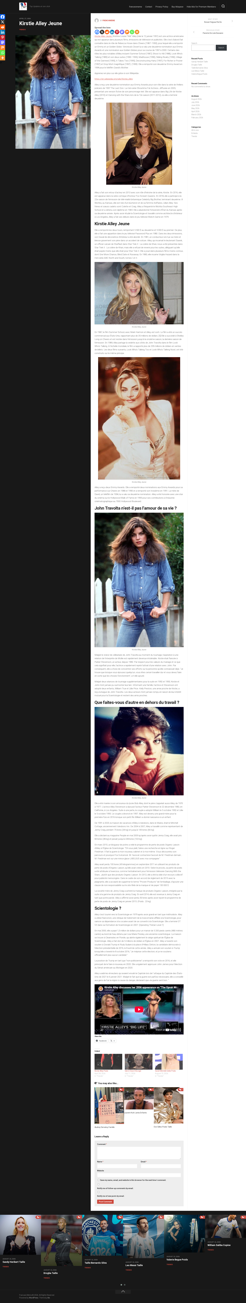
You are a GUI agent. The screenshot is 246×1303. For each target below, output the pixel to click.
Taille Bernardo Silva (199, 68)
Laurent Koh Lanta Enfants (135, 1113)
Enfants (194, 133)
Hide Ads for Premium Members (201, 7)
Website (100, 1171)
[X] (102, 32)
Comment (102, 1144)
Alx (48, 1298)
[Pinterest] (117, 32)
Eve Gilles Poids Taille (163, 1127)
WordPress (33, 1298)
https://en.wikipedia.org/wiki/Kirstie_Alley (114, 79)
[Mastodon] (122, 32)
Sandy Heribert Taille (199, 62)
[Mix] (127, 32)
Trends (22, 30)
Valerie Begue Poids (199, 74)
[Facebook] (97, 32)
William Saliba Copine (219, 1245)
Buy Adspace (177, 7)
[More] (137, 32)
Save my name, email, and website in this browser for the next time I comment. (133, 1180)
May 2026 (195, 108)
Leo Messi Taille (197, 71)
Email (144, 1162)
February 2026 (197, 118)
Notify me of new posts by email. (110, 1196)
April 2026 (195, 111)
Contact (148, 7)
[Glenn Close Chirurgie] (138, 1062)
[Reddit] (107, 32)
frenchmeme (108, 20)
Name (100, 1162)
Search (194, 43)
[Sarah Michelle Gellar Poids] (169, 1062)
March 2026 (196, 114)
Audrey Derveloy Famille (105, 1127)
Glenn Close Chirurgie (133, 1071)
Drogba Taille (196, 65)
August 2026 (196, 99)
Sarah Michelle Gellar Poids (165, 1071)
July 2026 (195, 102)
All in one (195, 130)
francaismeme (135, 7)
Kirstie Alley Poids (101, 1071)
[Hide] (1, 63)
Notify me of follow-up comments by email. (115, 1188)
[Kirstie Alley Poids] (108, 1062)
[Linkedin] (112, 32)
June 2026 (195, 105)
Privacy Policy (161, 7)
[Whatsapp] (132, 32)
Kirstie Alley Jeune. (104, 36)
